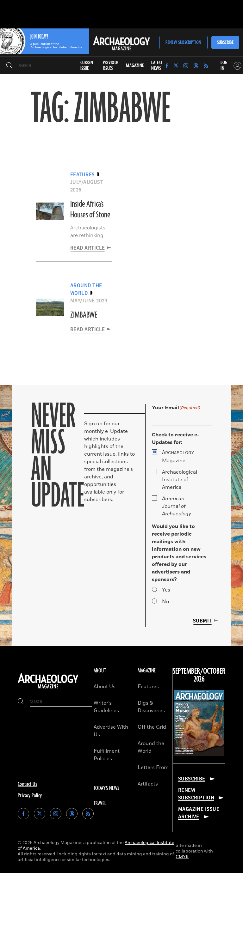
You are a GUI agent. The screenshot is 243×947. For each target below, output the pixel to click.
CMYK (182, 857)
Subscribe (225, 42)
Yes (166, 589)
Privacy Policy (30, 795)
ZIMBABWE (83, 315)
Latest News (156, 65)
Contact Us (27, 784)
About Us (104, 686)
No (165, 601)
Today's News (107, 788)
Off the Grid (152, 727)
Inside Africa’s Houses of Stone (90, 209)
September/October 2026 (199, 675)
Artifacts (148, 783)
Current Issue (87, 65)
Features (148, 686)
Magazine (178, 456)
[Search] (9, 65)
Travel (100, 803)
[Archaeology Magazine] (48, 688)
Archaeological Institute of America (179, 480)
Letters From (153, 767)
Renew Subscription (183, 42)
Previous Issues (111, 65)
